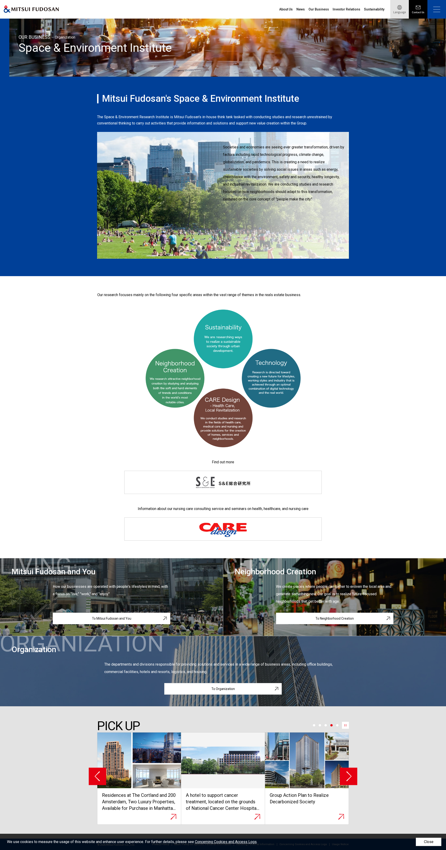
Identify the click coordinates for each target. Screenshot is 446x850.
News (300, 9)
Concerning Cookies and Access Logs (226, 842)
